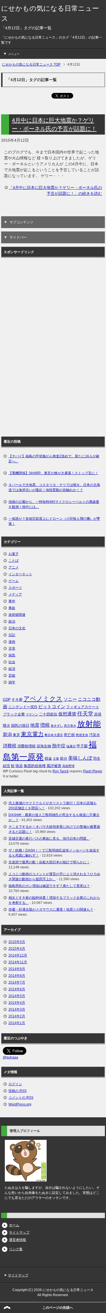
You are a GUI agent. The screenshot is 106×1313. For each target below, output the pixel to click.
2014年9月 (16, 969)
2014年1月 (16, 1023)
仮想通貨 (67, 714)
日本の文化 (16, 628)
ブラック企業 (14, 714)
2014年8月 (16, 976)
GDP (7, 699)
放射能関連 (16, 615)
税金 (48, 758)
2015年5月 (16, 942)
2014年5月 (16, 996)
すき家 (17, 699)
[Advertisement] (25, 345)
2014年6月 (16, 989)
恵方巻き (70, 725)
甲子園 (82, 746)
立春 (56, 758)
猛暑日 (71, 746)
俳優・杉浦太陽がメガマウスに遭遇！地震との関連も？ (50, 909)
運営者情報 (17, 1240)
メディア (15, 594)
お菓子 (13, 554)
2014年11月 (17, 962)
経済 (11, 669)
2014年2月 (16, 1016)
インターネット (20, 574)
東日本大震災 (53, 735)
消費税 (9, 745)
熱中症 (59, 745)
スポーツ (15, 588)
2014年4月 (16, 1003)
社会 (11, 662)
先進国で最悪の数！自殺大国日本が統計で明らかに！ (49, 862)
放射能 (89, 723)
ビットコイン (51, 706)
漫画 (11, 642)
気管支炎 (82, 735)
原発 (97, 714)
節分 (63, 758)
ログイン (15, 1084)
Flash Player (92, 771)
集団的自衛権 (35, 766)
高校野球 (68, 766)
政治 (11, 621)
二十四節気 (48, 714)
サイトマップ (19, 1232)
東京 (16, 735)
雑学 (11, 682)
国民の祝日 (20, 725)
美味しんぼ (80, 758)
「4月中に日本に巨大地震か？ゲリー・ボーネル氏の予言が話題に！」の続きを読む (55, 190)
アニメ (13, 567)
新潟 (7, 734)
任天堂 (85, 714)
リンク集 (16, 1249)
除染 (19, 766)
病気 (11, 655)
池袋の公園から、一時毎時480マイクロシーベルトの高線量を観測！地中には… (53, 504)
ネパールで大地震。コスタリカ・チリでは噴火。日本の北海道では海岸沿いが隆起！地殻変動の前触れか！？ (54, 487)
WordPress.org (19, 1104)
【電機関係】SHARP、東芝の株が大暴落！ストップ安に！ (53, 473)
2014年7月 (16, 982)
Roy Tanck (61, 771)
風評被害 (54, 766)
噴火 (6, 725)
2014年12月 (17, 955)
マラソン (32, 714)
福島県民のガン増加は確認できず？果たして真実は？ (49, 886)
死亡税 (69, 735)
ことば (13, 561)
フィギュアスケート (82, 707)
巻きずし (57, 725)
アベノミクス (42, 698)
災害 (11, 648)
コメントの (20, 1098)
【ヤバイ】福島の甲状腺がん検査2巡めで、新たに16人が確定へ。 (53, 458)
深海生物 (43, 746)
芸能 (11, 675)
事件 (11, 601)
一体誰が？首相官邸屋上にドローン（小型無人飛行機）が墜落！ (54, 521)
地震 (34, 725)
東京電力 (32, 734)
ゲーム (13, 581)
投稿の (17, 1091)
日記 (11, 635)
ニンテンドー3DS (22, 707)
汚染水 (94, 735)
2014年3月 (16, 1009)
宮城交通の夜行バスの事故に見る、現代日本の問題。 (49, 839)
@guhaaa (10, 1057)
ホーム (14, 1225)
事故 (11, 608)
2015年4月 (16, 949)
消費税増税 (26, 746)
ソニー (70, 699)
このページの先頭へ (57, 1308)
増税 (45, 725)
